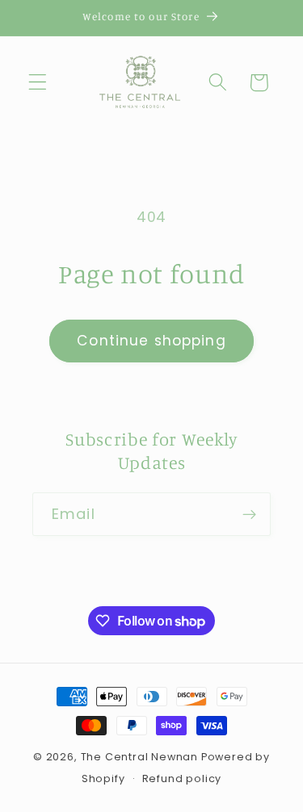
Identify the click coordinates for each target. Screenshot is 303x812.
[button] (37, 82)
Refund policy (181, 778)
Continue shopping (151, 340)
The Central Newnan (140, 757)
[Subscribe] (249, 514)
